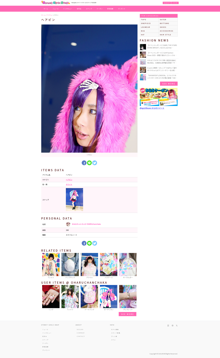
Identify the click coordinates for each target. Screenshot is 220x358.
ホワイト (69, 184)
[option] (89, 90)
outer (163, 19)
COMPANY (81, 333)
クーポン (100, 9)
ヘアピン (69, 179)
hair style (165, 35)
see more (127, 314)
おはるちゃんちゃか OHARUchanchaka (86, 224)
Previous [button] (44, 266)
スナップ (89, 9)
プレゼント (121, 9)
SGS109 (80, 329)
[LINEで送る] (89, 162)
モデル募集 (115, 329)
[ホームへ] (55, 3)
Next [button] (134, 266)
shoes (163, 27)
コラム (113, 340)
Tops (143, 19)
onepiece (146, 23)
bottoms (164, 23)
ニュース (56, 9)
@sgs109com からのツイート (152, 108)
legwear (145, 27)
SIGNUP (167, 3)
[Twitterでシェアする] (94, 162)
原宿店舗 (110, 9)
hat (143, 35)
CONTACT (81, 336)
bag (143, 31)
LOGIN (174, 3)
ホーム (46, 9)
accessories (166, 31)
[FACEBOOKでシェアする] (84, 162)
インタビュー (67, 9)
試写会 (79, 9)
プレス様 (114, 336)
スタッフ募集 (115, 333)
